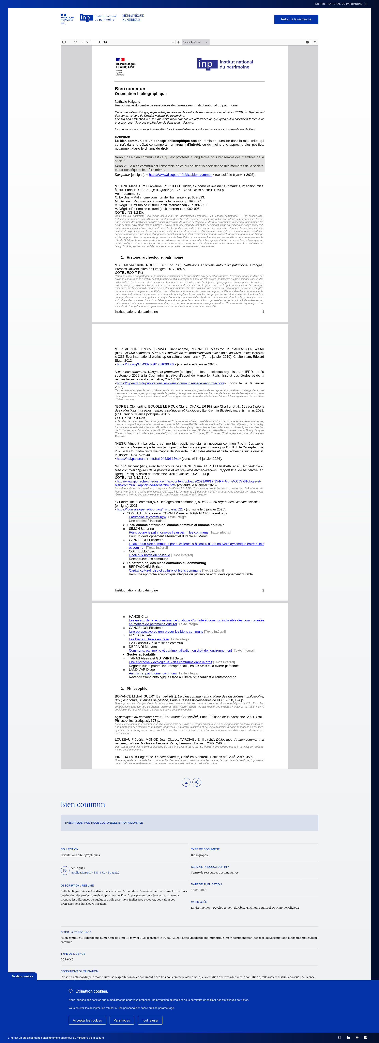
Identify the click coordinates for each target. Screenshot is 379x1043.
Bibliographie (200, 855)
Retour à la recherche (296, 19)
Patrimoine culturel (258, 907)
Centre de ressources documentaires (215, 872)
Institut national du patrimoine (338, 4)
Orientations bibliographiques (80, 855)
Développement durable (228, 907)
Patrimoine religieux (285, 907)
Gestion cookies (22, 976)
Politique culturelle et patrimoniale (113, 822)
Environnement (201, 907)
